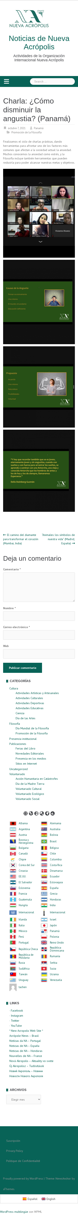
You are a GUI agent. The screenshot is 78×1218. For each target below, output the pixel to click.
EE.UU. (22, 876)
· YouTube (15, 1026)
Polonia (54, 936)
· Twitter (14, 1020)
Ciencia (20, 713)
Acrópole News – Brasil (24, 1036)
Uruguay (23, 980)
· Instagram (16, 1015)
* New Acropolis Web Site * (26, 1031)
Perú (21, 936)
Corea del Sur (27, 865)
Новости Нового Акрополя (26, 1076)
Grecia (53, 893)
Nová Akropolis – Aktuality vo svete (31, 1061)
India (53, 905)
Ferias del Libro (25, 748)
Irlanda (23, 919)
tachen (23, 987)
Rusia (22, 962)
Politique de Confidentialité (23, 1161)
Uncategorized (18, 769)
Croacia (23, 870)
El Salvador (25, 882)
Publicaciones (17, 744)
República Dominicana (57, 949)
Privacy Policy (14, 1151)
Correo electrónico (16, 627)
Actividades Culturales (29, 698)
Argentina (24, 829)
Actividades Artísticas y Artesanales (37, 693)
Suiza (53, 968)
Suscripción (13, 1141)
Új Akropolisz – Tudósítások (26, 1066)
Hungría (23, 905)
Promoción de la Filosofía (26, 132)
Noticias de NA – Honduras (25, 1051)
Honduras (55, 899)
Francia (23, 893)
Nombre (9, 608)
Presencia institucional (23, 739)
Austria (23, 834)
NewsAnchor (63, 1178)
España (54, 888)
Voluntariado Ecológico (30, 794)
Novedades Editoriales (30, 753)
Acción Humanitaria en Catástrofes (37, 779)
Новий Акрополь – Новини (26, 1071)
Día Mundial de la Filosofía (32, 728)
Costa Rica (56, 865)
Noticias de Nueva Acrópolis (39, 42)
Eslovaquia (56, 882)
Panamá (38, 128)
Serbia (53, 962)
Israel (53, 919)
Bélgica (54, 848)
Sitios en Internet (26, 763)
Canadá (23, 853)
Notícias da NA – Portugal (25, 1041)
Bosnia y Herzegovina (26, 842)
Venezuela (56, 980)
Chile (53, 853)
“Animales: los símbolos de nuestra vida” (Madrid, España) (58, 539)
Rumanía (55, 956)
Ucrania (54, 974)
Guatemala (25, 899)
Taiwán (23, 974)
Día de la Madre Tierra (30, 784)
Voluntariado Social (28, 799)
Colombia (56, 859)
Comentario (12, 569)
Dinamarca (56, 870)
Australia (55, 829)
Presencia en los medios (31, 758)
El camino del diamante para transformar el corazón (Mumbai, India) (20, 539)
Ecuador (54, 876)
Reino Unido (57, 942)
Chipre (22, 859)
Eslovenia (24, 888)
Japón (53, 925)
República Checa (28, 949)
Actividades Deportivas (30, 703)
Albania (23, 823)
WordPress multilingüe (14, 1212)
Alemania (55, 823)
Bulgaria (23, 848)
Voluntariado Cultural (29, 789)
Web (6, 646)
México (23, 931)
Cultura (13, 688)
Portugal (24, 942)
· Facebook (16, 1010)
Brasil (53, 841)
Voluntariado (17, 774)
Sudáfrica (24, 968)
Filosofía (14, 724)
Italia (22, 925)
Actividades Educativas (29, 708)
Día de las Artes (25, 718)
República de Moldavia (26, 956)
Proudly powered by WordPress (23, 1178)
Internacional (26, 912)
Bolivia (54, 834)
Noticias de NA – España (24, 1046)
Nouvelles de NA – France (25, 1056)
